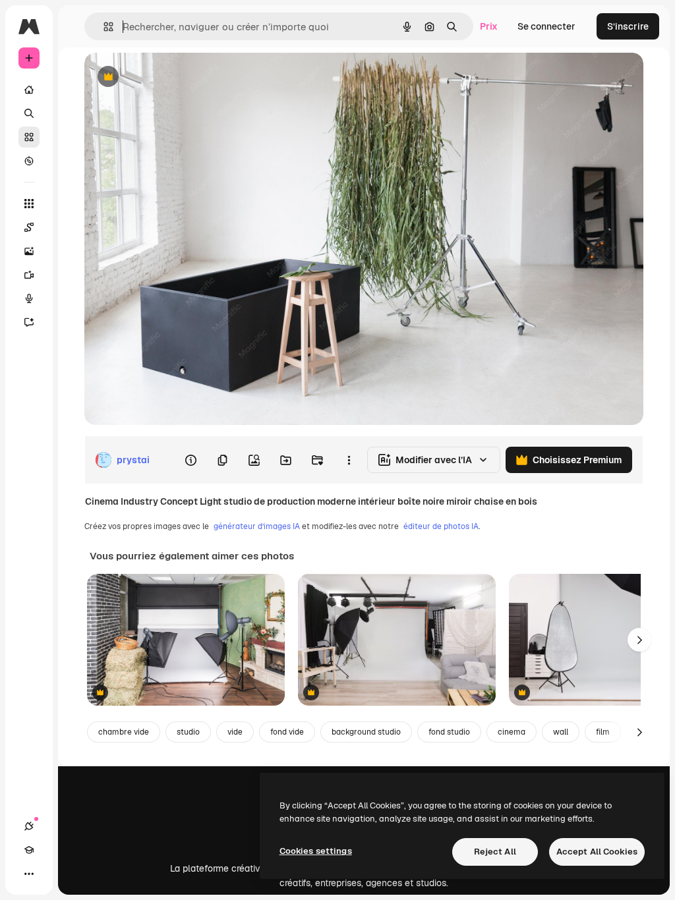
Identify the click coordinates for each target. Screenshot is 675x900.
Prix (489, 26)
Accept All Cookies (596, 851)
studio (188, 732)
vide (235, 732)
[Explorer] (29, 160)
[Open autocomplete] (103, 27)
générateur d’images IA (257, 526)
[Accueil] (29, 89)
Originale (171, 77)
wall (560, 732)
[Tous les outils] (29, 203)
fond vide (287, 732)
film (603, 732)
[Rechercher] (29, 113)
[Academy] (29, 849)
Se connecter (546, 26)
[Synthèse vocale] (29, 298)
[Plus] (29, 873)
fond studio (449, 732)
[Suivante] (639, 640)
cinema (511, 732)
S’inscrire (628, 26)
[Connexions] (29, 826)
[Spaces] (29, 227)
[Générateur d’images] (29, 251)
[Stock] (29, 137)
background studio (366, 732)
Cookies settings (315, 851)
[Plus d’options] (349, 460)
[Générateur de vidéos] (29, 274)
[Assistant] (29, 322)
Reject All (495, 851)
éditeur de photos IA (441, 526)
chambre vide (123, 732)
